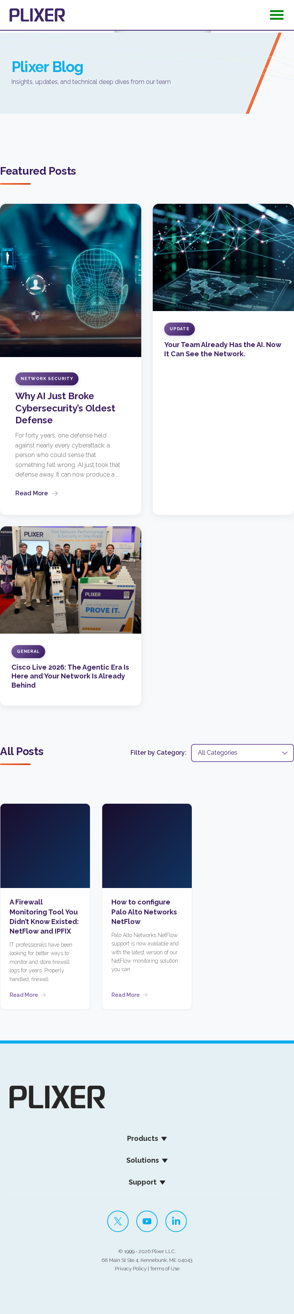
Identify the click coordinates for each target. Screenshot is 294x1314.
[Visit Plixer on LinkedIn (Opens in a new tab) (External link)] (176, 1221)
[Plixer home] (37, 14)
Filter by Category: (158, 752)
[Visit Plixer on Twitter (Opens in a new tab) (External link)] (118, 1221)
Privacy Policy (131, 1268)
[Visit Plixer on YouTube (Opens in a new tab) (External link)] (147, 1221)
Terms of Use (165, 1268)
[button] (276, 17)
